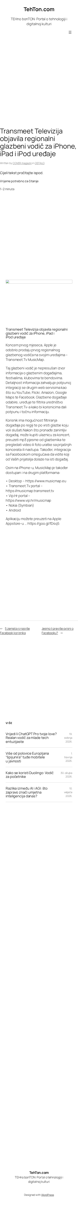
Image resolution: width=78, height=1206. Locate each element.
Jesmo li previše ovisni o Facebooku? (57, 630)
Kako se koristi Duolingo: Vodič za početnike (30, 775)
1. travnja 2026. (68, 757)
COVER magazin (22, 163)
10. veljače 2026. (68, 792)
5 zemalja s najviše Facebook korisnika (15, 630)
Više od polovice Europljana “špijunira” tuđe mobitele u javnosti (27, 757)
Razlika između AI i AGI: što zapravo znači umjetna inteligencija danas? (27, 792)
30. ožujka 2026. (66, 774)
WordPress (47, 1195)
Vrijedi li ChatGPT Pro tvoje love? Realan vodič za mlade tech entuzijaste (31, 738)
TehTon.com (39, 9)
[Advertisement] (39, 85)
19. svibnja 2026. (68, 737)
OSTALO (39, 163)
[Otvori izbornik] (70, 32)
